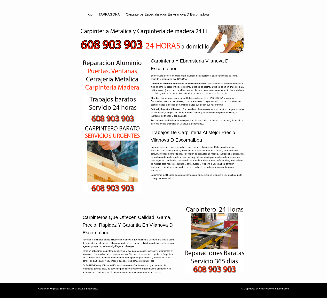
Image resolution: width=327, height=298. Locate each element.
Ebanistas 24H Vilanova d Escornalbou (79, 288)
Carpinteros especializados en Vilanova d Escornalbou (167, 14)
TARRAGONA (109, 14)
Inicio (88, 14)
